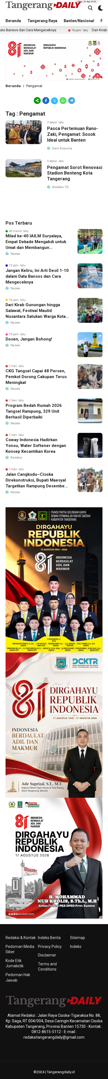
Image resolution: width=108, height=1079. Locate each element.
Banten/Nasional (79, 21)
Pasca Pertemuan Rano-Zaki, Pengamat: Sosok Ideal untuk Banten (72, 134)
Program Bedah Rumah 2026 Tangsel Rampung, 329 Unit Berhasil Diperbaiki (34, 411)
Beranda (13, 21)
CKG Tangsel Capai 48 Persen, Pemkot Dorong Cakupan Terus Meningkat (36, 376)
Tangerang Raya (42, 21)
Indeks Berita (49, 937)
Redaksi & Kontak (21, 937)
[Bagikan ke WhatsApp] (63, 100)
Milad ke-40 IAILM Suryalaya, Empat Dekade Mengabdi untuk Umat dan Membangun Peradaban (36, 242)
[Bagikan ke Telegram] (71, 100)
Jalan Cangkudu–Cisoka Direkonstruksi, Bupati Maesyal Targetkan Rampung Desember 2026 (36, 480)
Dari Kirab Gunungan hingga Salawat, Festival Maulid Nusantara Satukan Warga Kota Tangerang (36, 310)
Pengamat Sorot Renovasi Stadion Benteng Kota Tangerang (74, 173)
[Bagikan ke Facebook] (46, 100)
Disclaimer (47, 955)
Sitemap (77, 937)
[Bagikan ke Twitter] (54, 100)
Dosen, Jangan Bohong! (29, 339)
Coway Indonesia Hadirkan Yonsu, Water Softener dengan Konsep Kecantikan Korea (36, 445)
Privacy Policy (50, 946)
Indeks (75, 946)
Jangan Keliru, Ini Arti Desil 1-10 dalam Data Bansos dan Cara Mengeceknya (37, 276)
